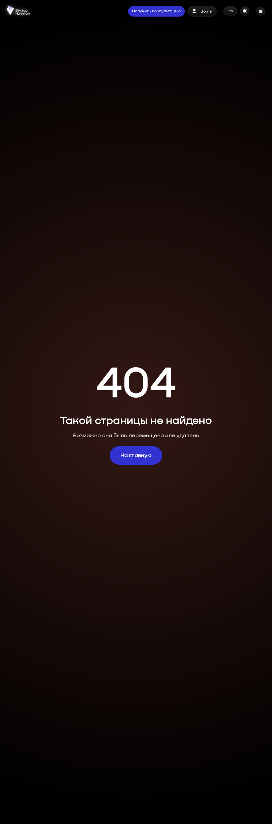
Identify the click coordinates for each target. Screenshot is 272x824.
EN (230, 11)
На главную (136, 455)
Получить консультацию (156, 11)
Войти (206, 12)
